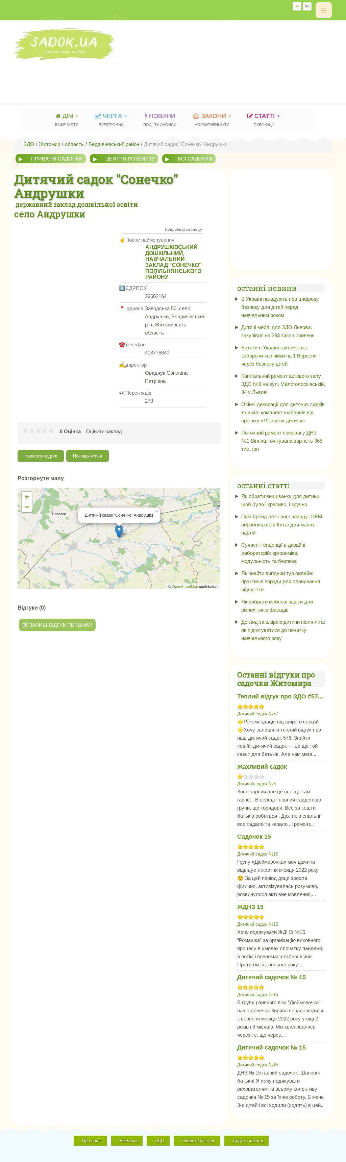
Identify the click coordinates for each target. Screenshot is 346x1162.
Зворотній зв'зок (198, 1140)
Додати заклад (248, 1140)
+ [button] (27, 497)
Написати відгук (40, 456)
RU (307, 6)
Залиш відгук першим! (60, 625)
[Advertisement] (137, 76)
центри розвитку (130, 159)
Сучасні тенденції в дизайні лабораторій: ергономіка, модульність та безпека (273, 553)
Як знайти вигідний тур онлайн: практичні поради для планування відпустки (280, 581)
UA (297, 6)
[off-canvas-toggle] (324, 10)
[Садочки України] (173, 44)
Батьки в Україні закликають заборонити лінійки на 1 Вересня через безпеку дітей (279, 356)
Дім (67, 120)
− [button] (27, 507)
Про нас (90, 1140)
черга (111, 120)
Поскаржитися (87, 456)
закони (212, 120)
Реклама (128, 1140)
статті (265, 120)
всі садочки (195, 159)
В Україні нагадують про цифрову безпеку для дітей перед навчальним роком (280, 307)
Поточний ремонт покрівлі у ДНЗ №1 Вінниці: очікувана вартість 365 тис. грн (281, 441)
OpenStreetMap (185, 586)
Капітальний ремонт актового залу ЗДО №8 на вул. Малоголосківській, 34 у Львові (283, 384)
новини (159, 120)
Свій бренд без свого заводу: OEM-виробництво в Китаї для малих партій (282, 525)
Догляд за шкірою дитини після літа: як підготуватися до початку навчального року (283, 630)
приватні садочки (56, 159)
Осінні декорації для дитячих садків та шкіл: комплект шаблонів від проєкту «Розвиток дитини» (283, 412)
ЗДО (159, 1140)
